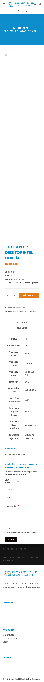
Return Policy (9, 665)
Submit (11, 539)
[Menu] (4, 4)
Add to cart (28, 295)
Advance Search (11, 638)
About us (7, 607)
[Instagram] (12, 549)
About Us (34, 557)
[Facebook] (4, 549)
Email (10, 497)
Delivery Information (13, 662)
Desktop (23, 311)
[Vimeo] (25, 549)
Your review (13, 506)
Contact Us (22, 557)
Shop (5, 557)
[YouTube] (21, 549)
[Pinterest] (16, 549)
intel (33, 311)
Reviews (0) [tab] (22, 328)
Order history (9, 634)
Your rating (8, 481)
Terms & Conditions (13, 614)
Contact (7, 610)
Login (5, 641)
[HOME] (14, 28)
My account (8, 560)
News (12, 557)
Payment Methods (12, 669)
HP (29, 311)
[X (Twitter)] (8, 549)
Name (10, 489)
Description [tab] (22, 323)
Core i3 (14, 311)
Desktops (20, 308)
